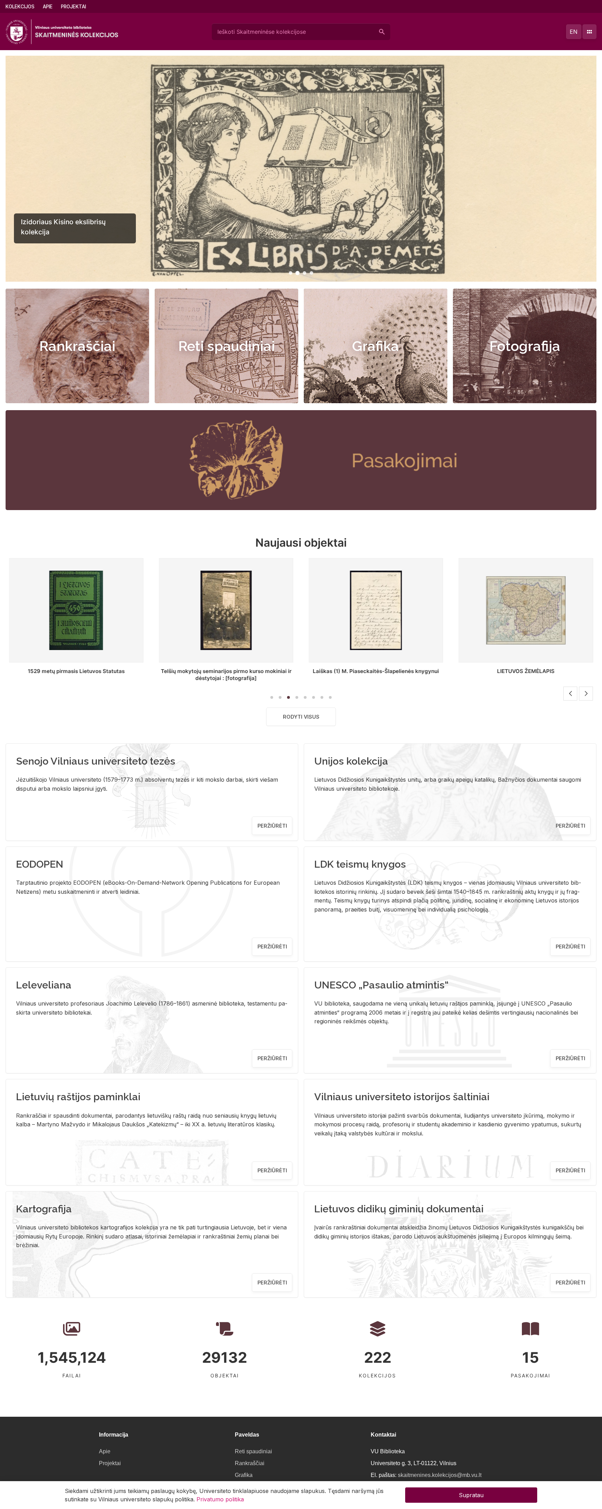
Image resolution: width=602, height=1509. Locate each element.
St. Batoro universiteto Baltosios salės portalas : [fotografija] (526, 674)
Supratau (471, 1495)
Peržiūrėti (272, 826)
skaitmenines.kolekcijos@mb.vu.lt (439, 1475)
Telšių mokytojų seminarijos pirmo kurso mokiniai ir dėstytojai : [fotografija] (76, 674)
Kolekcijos (20, 6)
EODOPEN (39, 864)
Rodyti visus (301, 717)
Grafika (375, 346)
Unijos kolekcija (351, 761)
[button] (290, 273)
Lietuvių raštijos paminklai (78, 1097)
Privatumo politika (220, 1499)
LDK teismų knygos (360, 864)
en (574, 31)
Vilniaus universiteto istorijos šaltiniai (401, 1097)
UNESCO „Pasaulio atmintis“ (381, 985)
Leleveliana (43, 985)
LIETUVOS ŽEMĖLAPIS (376, 671)
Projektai (73, 6)
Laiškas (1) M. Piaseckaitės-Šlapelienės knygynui (226, 671)
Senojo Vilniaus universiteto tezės (95, 761)
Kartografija (44, 1209)
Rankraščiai (77, 346)
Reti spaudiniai (226, 346)
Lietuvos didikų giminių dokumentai (399, 1209)
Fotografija (524, 346)
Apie (48, 6)
